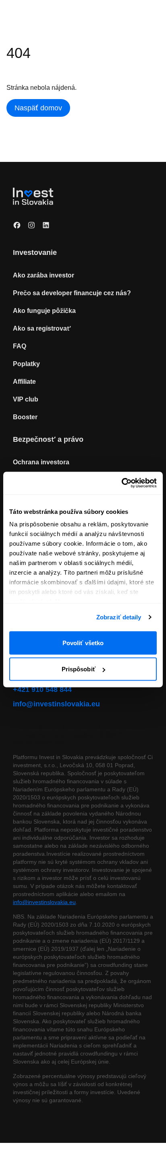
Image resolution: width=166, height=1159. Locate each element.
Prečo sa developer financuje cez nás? (73, 293)
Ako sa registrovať (43, 328)
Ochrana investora (42, 462)
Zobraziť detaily (118, 617)
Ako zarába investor (45, 275)
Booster (25, 417)
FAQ (19, 346)
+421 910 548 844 (45, 689)
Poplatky (27, 364)
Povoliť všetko (83, 642)
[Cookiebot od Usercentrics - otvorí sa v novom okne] (121, 483)
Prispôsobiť (78, 669)
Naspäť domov (40, 107)
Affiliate (25, 381)
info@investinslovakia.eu (58, 704)
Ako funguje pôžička (45, 310)
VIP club (25, 399)
